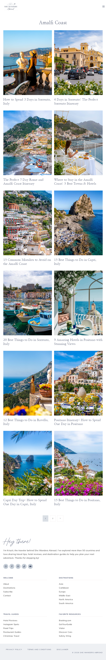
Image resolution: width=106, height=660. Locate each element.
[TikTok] (24, 566)
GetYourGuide (65, 624)
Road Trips (8, 628)
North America (66, 599)
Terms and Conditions (39, 649)
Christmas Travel (11, 636)
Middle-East (64, 595)
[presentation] (27, 62)
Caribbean (64, 588)
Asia (61, 584)
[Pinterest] (18, 566)
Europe (62, 591)
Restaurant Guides (12, 632)
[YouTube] (30, 566)
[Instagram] (5, 566)
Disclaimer (62, 649)
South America (66, 603)
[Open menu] (103, 6)
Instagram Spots (11, 624)
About (6, 584)
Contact (7, 595)
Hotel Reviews (10, 620)
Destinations (9, 588)
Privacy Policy (14, 649)
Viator (62, 628)
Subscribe (8, 591)
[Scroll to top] (99, 645)
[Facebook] (11, 566)
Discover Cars (65, 632)
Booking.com (65, 620)
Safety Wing (65, 636)
